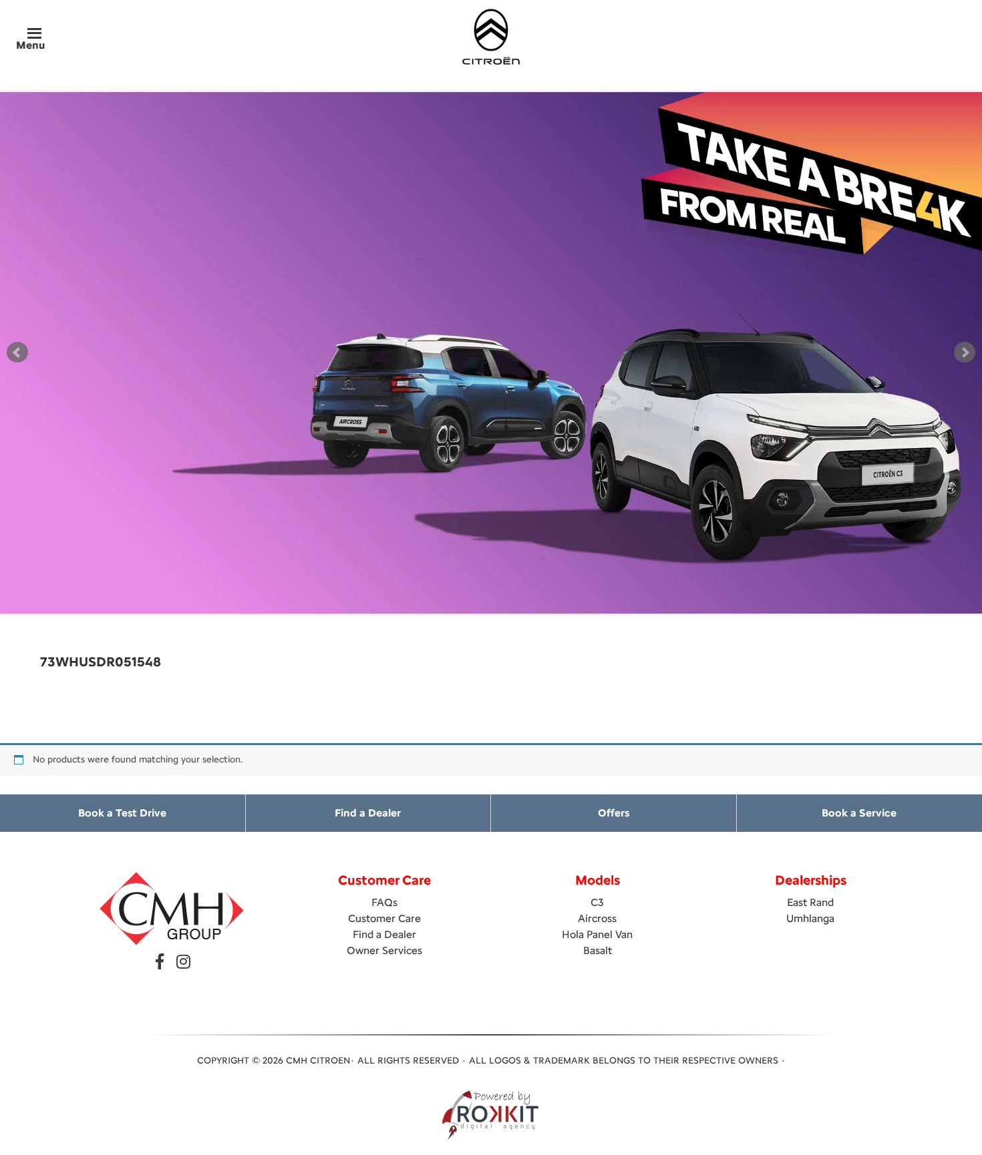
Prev (17, 352)
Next (964, 352)
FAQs (384, 902)
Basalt (597, 950)
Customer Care (384, 918)
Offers (613, 812)
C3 (597, 902)
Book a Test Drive (122, 812)
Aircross (597, 918)
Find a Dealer (368, 812)
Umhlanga (810, 918)
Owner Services (384, 950)
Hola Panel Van (597, 934)
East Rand (810, 902)
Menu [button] (30, 45)
